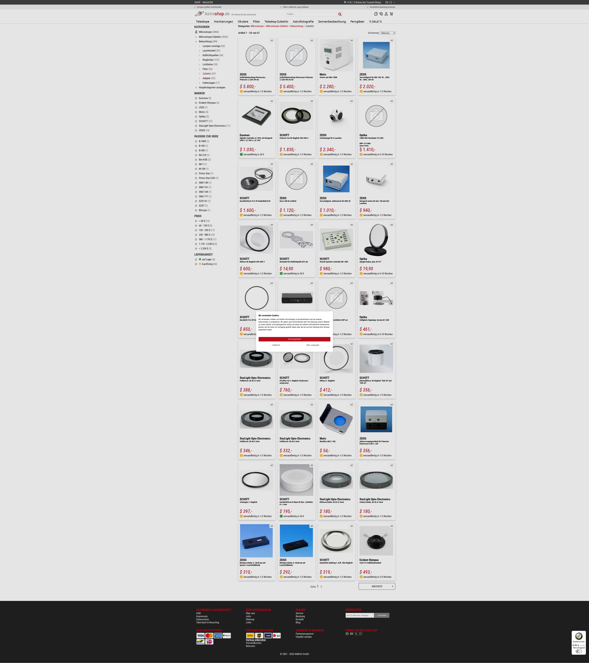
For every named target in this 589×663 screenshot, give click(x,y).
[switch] (579, 651)
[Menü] (584, 632)
